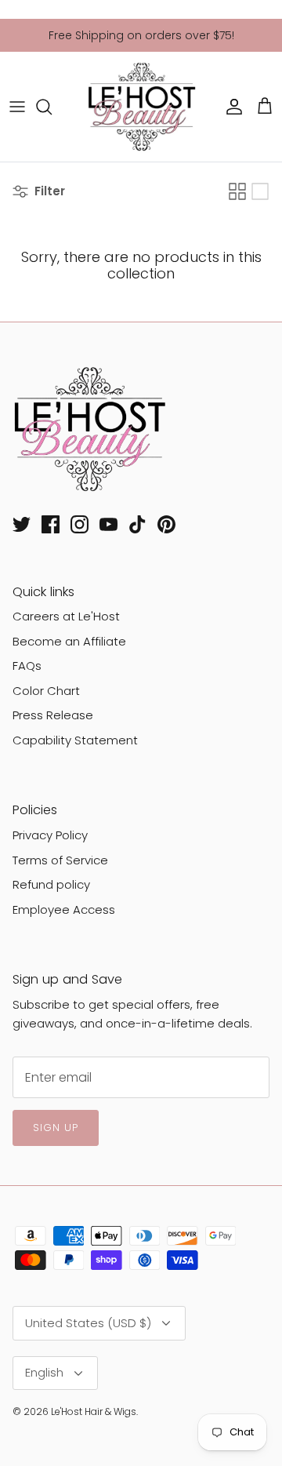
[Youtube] (108, 524)
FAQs (27, 665)
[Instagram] (79, 524)
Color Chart (46, 690)
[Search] (51, 106)
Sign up (55, 1127)
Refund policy (51, 884)
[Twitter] (22, 524)
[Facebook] (51, 524)
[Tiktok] (137, 524)
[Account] (230, 106)
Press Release (53, 715)
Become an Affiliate (69, 641)
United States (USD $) (88, 1323)
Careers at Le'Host (66, 616)
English (44, 1372)
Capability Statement (75, 740)
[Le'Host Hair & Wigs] (141, 107)
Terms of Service (60, 860)
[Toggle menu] (17, 106)
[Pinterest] (166, 524)
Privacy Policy (50, 835)
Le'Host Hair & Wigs (93, 1411)
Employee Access (64, 909)
